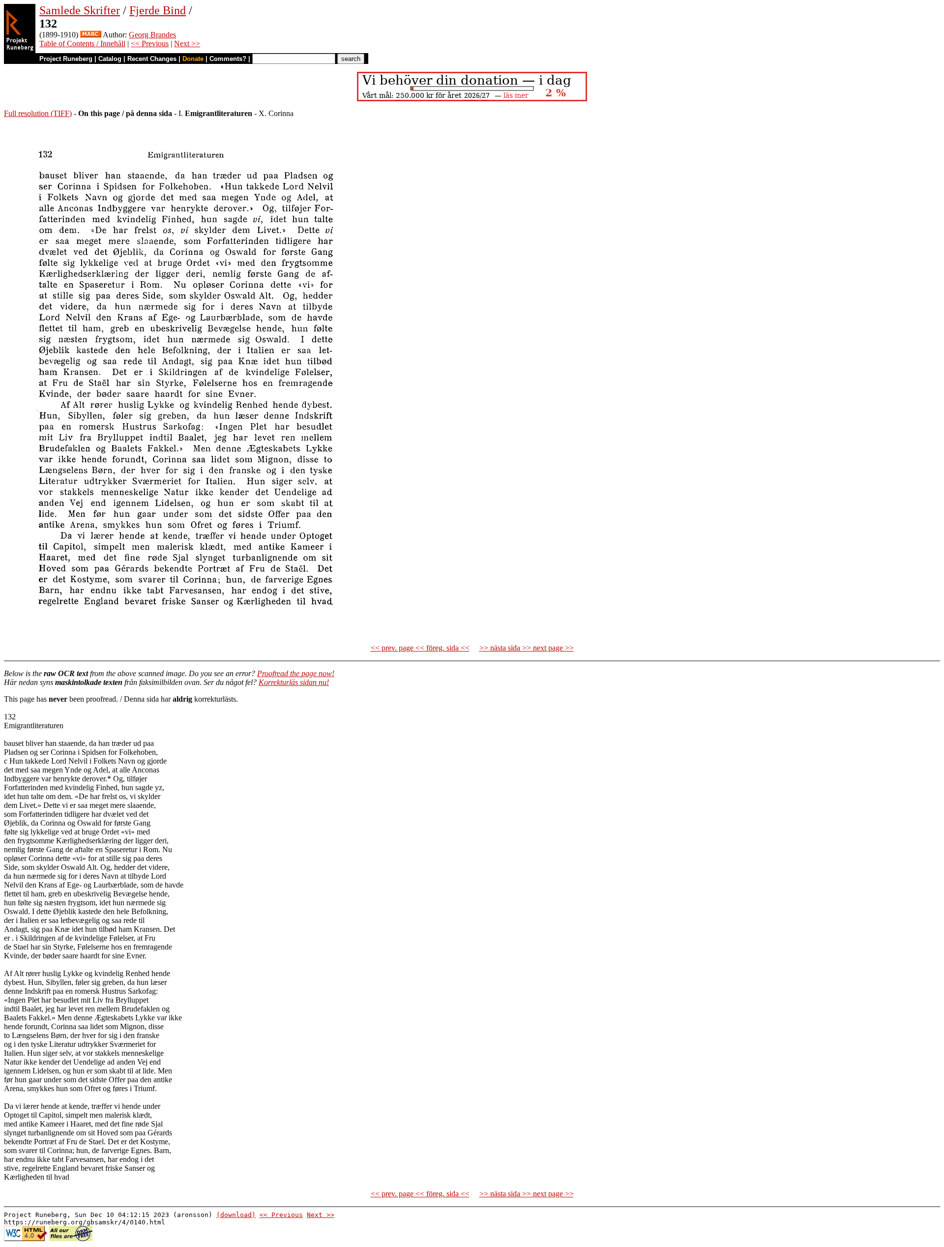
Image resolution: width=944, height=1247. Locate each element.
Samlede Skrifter (79, 10)
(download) (236, 1214)
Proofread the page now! (295, 673)
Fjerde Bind (157, 10)
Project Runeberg (65, 58)
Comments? (227, 58)
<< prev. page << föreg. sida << (420, 648)
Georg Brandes (152, 34)
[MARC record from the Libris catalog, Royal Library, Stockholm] (90, 34)
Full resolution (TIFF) (38, 113)
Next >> (187, 43)
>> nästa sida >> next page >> (526, 648)
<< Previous (150, 43)
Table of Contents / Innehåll (82, 43)
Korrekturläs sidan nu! (294, 682)
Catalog (109, 58)
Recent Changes (152, 58)
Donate (193, 58)
